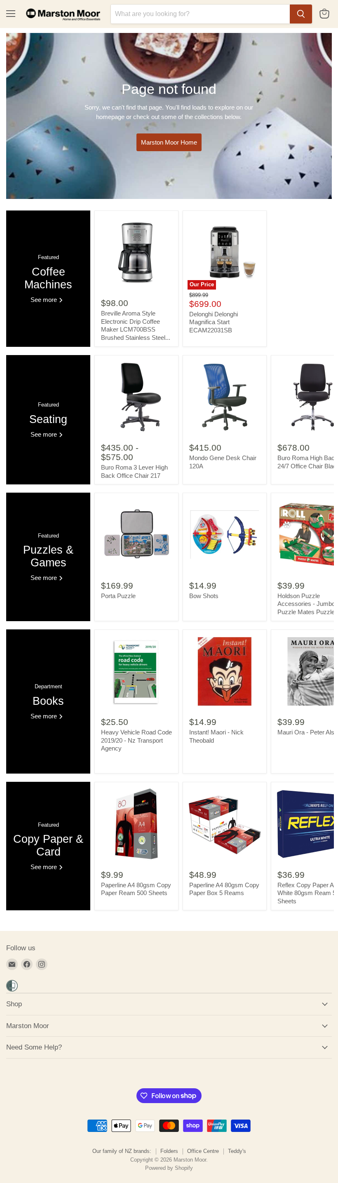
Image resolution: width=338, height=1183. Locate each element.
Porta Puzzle (118, 595)
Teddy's (237, 1151)
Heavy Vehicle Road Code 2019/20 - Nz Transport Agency (136, 740)
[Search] (301, 14)
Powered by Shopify (169, 1168)
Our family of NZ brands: (121, 1151)
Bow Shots (203, 595)
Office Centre (203, 1151)
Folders (169, 1151)
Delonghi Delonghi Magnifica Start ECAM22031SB (213, 322)
